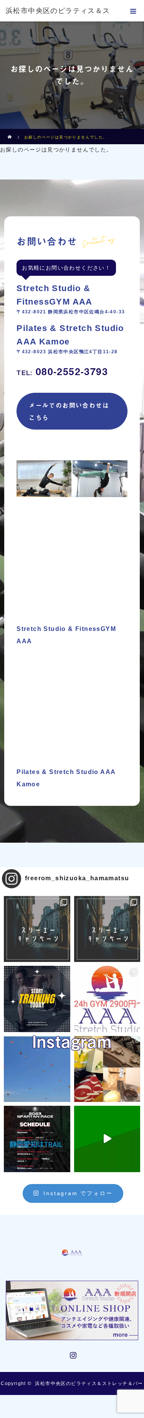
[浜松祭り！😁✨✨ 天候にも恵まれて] (37, 1069)
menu (133, 10)
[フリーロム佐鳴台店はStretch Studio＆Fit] (37, 929)
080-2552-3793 (62, 371)
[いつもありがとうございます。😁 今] (107, 1069)
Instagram (72, 1353)
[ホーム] (10, 132)
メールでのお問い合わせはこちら (69, 411)
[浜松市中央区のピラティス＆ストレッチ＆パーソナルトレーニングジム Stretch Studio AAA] (72, 1243)
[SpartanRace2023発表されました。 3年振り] (37, 1139)
